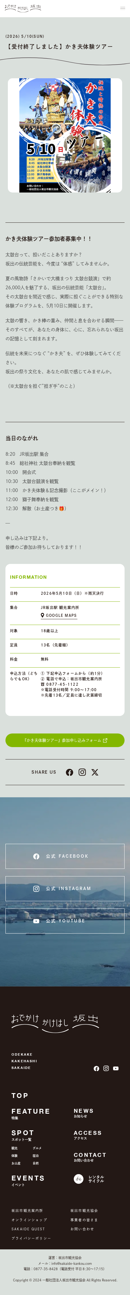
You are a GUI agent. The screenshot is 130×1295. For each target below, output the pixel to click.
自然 (36, 1163)
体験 (14, 1155)
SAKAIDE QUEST (28, 1229)
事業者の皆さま (84, 1220)
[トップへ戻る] (23, 8)
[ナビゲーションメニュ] (122, 9)
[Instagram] (106, 1068)
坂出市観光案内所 (27, 1210)
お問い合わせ (82, 1229)
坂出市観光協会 (84, 1210)
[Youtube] (116, 1068)
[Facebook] (96, 1068)
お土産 (16, 1163)
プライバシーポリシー (31, 1238)
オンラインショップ (29, 1220)
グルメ (37, 1148)
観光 (14, 1148)
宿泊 (36, 1155)
